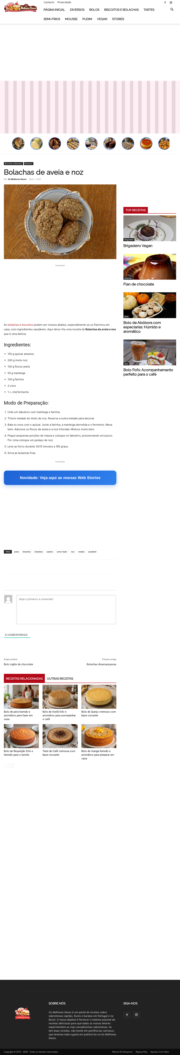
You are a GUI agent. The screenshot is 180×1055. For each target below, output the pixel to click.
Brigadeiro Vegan (137, 245)
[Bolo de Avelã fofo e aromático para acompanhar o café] (60, 697)
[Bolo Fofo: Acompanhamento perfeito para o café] (149, 352)
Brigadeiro (128, 239)
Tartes (149, 9)
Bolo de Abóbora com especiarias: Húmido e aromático (142, 327)
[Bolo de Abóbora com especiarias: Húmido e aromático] (149, 305)
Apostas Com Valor (159, 1051)
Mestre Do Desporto (122, 1051)
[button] (172, 10)
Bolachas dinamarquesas (101, 664)
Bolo (126, 316)
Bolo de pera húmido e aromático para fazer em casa (18, 715)
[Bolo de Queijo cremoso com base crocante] (98, 697)
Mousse (71, 19)
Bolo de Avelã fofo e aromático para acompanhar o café (59, 715)
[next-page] (11, 765)
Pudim (87, 19)
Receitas (28, 163)
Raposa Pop (141, 1051)
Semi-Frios (52, 19)
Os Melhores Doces (17, 179)
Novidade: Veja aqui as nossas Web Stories (60, 478)
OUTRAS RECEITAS (60, 678)
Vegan (102, 19)
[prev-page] (6, 765)
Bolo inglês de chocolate (18, 664)
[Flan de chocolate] (149, 267)
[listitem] (18, 143)
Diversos (77, 9)
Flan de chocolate (138, 284)
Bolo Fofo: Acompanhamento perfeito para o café (148, 372)
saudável (92, 551)
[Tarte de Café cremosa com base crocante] (60, 736)
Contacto (49, 2)
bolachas (13, 324)
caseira (50, 551)
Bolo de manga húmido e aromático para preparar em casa (97, 755)
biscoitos (27, 324)
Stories (118, 19)
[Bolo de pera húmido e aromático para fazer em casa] (21, 697)
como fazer (62, 551)
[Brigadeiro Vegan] (149, 228)
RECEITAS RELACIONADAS (24, 678)
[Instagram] (170, 2)
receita (81, 551)
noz (72, 551)
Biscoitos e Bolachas (121, 9)
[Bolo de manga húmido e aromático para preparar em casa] (98, 736)
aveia (16, 551)
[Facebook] (165, 2)
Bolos (94, 9)
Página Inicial (54, 9)
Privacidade (64, 2)
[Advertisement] (90, 52)
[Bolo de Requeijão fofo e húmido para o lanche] (21, 736)
